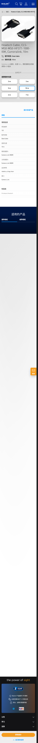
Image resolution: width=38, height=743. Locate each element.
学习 (3, 722)
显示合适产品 (28, 110)
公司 (3, 717)
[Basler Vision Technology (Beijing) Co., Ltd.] (5, 4)
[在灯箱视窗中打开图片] (18, 28)
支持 (3, 726)
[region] (18, 160)
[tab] (18, 116)
